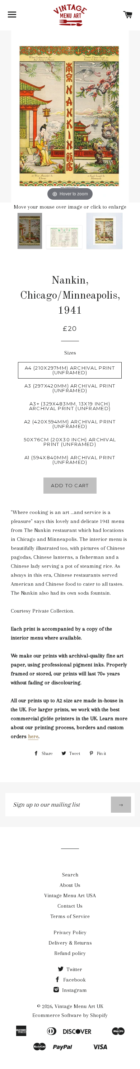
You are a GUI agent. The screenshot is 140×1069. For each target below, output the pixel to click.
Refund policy (70, 953)
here (33, 736)
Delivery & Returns (70, 943)
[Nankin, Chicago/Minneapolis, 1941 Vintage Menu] (30, 231)
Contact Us (70, 906)
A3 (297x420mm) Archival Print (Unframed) (70, 388)
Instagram (74, 990)
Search (70, 874)
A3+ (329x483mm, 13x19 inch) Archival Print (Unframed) (70, 406)
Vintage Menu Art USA (70, 895)
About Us (70, 885)
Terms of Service (70, 916)
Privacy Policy (70, 932)
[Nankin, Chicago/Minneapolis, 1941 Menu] (64, 237)
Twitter (73, 969)
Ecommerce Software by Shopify (70, 1015)
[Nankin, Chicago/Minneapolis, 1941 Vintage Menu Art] (104, 231)
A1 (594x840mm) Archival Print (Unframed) (69, 460)
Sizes (70, 353)
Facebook (74, 980)
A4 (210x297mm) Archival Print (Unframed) (70, 370)
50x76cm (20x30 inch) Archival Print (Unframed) (70, 442)
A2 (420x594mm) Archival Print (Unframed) (70, 424)
